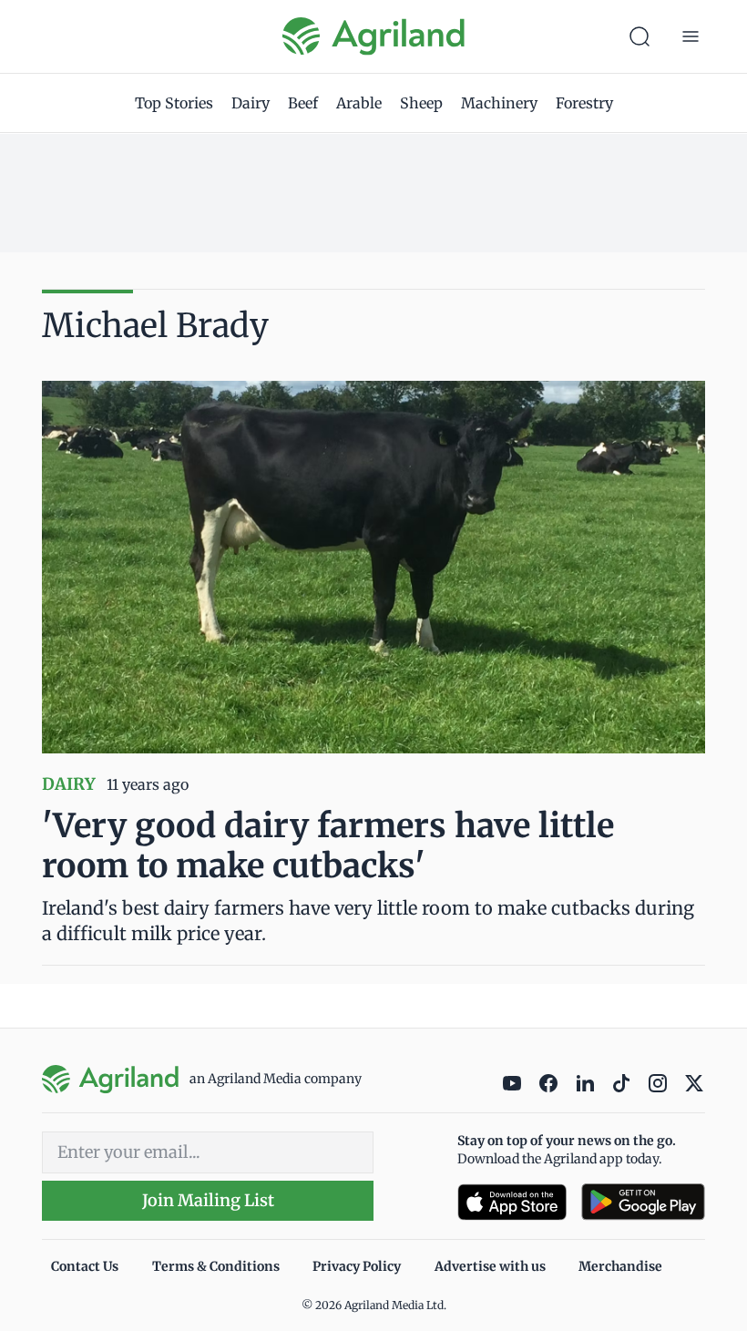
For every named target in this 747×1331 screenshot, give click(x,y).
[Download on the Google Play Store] (643, 1202)
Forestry (584, 103)
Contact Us (84, 1266)
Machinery (499, 103)
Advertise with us (490, 1266)
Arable (359, 103)
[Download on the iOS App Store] (512, 1202)
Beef (303, 103)
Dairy (250, 103)
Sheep (421, 103)
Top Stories (174, 103)
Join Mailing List (208, 1200)
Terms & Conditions (216, 1266)
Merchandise (620, 1266)
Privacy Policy (356, 1266)
